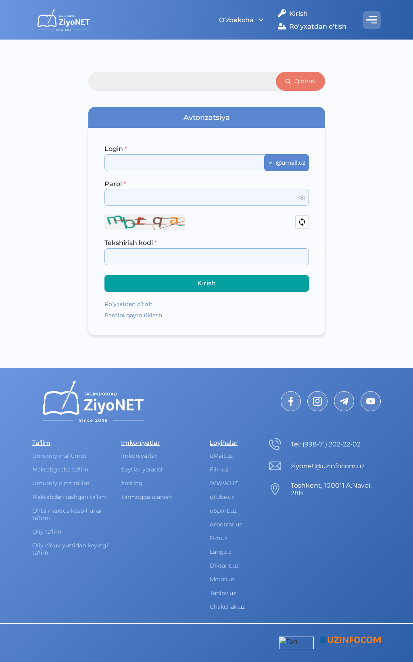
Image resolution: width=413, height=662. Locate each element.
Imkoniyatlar (139, 455)
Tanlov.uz (223, 593)
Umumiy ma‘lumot (59, 455)
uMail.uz (221, 455)
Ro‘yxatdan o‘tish (317, 26)
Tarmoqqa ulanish (146, 497)
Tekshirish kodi (130, 243)
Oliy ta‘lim (46, 531)
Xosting (132, 483)
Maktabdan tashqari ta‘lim (69, 497)
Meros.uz (222, 579)
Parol (115, 184)
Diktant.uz (224, 565)
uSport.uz (223, 510)
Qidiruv (304, 81)
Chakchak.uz (227, 606)
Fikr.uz (219, 469)
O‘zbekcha (236, 20)
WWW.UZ (224, 483)
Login (115, 149)
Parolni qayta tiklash (133, 315)
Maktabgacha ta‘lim (60, 469)
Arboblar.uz (226, 524)
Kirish (298, 13)
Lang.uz (221, 551)
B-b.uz (218, 538)
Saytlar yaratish (143, 469)
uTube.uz (222, 497)
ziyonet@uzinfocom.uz (328, 466)
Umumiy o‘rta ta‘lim (61, 483)
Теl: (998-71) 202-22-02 (326, 444)
